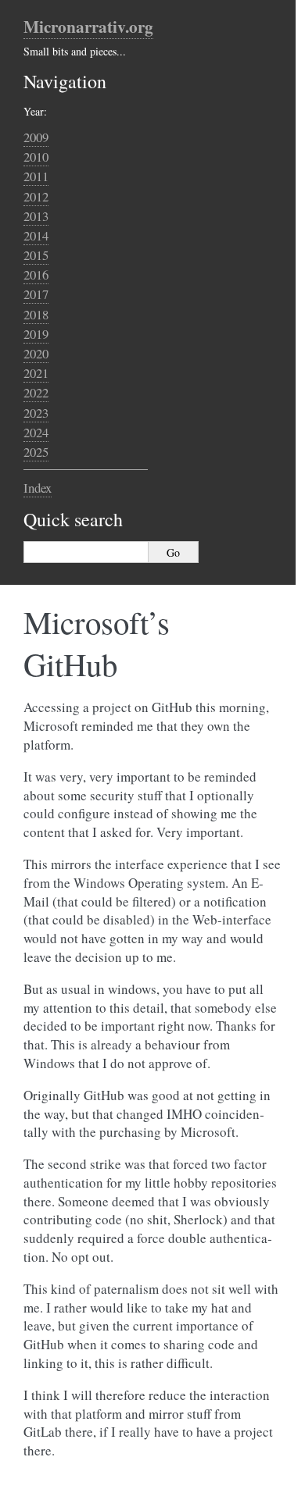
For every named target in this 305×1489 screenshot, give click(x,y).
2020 (35, 353)
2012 (35, 196)
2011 (35, 176)
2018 (35, 314)
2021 (35, 373)
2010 (35, 157)
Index (37, 488)
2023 (35, 413)
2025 (35, 452)
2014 (35, 235)
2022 (35, 392)
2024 (35, 432)
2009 (35, 137)
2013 (35, 216)
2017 (35, 294)
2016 (35, 274)
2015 (35, 255)
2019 (35, 334)
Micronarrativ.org (88, 26)
